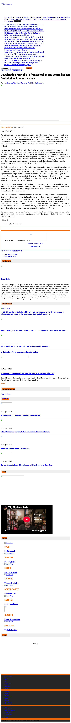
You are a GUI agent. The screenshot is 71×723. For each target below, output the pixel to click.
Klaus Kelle (8, 127)
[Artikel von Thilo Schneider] (8, 622)
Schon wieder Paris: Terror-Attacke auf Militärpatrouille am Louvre (25, 347)
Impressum (7, 712)
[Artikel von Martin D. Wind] (8, 564)
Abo (5, 707)
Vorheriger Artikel (10, 254)
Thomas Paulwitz (11, 583)
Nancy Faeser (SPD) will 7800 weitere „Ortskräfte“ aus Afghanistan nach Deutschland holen (34, 330)
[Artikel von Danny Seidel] (8, 553)
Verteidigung (37, 19)
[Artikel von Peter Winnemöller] (7, 611)
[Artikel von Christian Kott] (8, 585)
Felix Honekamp (11, 604)
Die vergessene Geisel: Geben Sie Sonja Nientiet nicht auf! (27, 373)
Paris (29, 83)
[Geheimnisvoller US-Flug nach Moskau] (6, 441)
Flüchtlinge (16, 83)
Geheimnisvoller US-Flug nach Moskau (15, 448)
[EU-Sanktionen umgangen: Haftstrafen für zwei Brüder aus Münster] (6, 425)
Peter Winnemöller (12, 619)
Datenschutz (8, 714)
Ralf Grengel (9, 551)
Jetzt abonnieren (35, 246)
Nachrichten (5, 399)
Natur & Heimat (59, 19)
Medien (28, 19)
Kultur (58, 17)
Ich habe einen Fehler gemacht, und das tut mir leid (19, 352)
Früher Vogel (14, 19)
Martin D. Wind (10, 572)
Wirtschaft (37, 17)
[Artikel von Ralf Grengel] (8, 543)
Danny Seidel (9, 562)
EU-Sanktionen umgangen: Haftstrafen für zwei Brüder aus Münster (25, 432)
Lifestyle (45, 17)
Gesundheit (9, 21)
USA (5, 680)
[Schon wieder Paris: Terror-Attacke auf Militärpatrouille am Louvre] (9, 343)
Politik (30, 17)
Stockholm (40, 83)
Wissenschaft (47, 19)
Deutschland (9, 17)
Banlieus (10, 83)
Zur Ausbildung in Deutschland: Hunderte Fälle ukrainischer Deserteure (27, 465)
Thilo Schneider (11, 630)
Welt (25, 17)
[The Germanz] (12, 4)
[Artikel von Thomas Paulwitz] (8, 575)
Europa (17, 17)
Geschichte (65, 17)
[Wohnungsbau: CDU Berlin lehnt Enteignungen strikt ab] (6, 408)
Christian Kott (10, 594)
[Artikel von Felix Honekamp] (8, 596)
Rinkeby (34, 83)
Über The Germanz (9, 711)
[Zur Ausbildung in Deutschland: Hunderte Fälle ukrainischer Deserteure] (6, 458)
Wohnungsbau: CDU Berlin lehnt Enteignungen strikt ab (21, 415)
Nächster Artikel (10, 256)
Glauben (52, 17)
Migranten (24, 83)
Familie (22, 19)
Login (6, 717)
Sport (6, 19)
